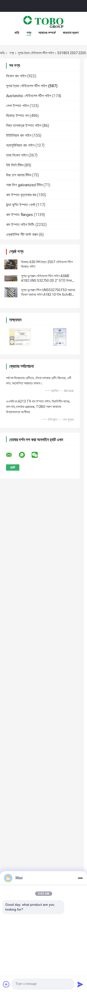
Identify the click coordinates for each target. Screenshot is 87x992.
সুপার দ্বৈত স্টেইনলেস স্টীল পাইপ (36, 53)
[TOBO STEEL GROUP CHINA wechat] (38, 455)
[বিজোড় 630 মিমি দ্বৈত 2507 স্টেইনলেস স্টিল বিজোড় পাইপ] (10, 264)
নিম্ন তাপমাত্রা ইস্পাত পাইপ (23, 125)
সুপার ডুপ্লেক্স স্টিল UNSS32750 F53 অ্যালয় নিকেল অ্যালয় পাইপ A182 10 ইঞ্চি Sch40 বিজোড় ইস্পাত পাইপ (48, 294)
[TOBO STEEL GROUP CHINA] (43, 21)
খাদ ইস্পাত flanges (19, 214)
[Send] (80, 984)
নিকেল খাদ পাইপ (16, 76)
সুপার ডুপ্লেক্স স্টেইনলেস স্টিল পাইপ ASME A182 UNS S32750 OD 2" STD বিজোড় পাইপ (47, 280)
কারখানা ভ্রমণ (71, 33)
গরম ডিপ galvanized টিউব (24, 185)
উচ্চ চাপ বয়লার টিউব (18, 175)
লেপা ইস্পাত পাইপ (17, 105)
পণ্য (29, 33)
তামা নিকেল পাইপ (17, 155)
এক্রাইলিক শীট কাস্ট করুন (22, 234)
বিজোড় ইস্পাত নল (17, 115)
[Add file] (6, 984)
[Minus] (80, 878)
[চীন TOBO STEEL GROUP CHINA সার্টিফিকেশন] (20, 337)
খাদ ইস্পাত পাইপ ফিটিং (20, 224)
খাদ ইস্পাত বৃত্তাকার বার (21, 195)
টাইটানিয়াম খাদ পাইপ (18, 135)
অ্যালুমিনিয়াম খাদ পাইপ (20, 145)
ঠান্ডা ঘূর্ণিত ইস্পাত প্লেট (20, 204)
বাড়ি (16, 33)
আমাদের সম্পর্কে (47, 33)
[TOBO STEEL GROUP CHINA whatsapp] (25, 455)
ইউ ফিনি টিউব (14, 165)
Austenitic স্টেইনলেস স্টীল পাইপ (28, 95)
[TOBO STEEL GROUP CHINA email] (12, 455)
